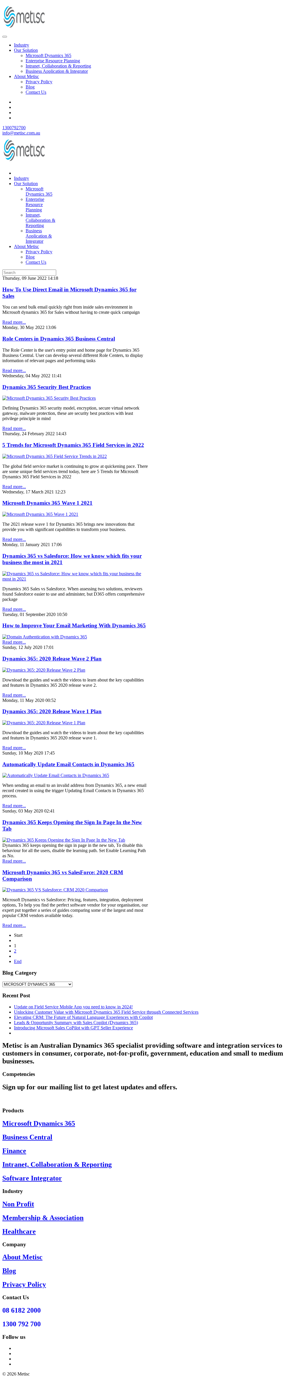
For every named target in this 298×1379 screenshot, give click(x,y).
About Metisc (26, 76)
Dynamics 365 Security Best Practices (46, 387)
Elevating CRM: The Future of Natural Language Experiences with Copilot (83, 1017)
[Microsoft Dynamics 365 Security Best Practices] (49, 398)
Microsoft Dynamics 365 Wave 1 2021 (47, 503)
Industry (21, 45)
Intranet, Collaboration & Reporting (58, 65)
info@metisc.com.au (21, 132)
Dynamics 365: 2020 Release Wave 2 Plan (52, 659)
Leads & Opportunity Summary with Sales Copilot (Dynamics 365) (76, 1022)
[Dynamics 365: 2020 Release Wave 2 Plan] (43, 670)
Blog (30, 86)
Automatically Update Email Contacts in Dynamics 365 (68, 764)
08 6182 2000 (21, 1310)
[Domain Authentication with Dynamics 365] (44, 636)
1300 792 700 (21, 1324)
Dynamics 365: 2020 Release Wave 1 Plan (52, 711)
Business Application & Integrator (57, 71)
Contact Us (36, 92)
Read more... (14, 322)
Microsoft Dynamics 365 (48, 55)
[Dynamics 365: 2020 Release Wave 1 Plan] (43, 722)
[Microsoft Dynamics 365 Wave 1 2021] (40, 514)
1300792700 (14, 127)
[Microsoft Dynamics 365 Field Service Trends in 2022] (54, 456)
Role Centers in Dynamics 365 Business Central (58, 339)
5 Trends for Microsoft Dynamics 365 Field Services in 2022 (73, 445)
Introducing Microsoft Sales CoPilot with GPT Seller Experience (73, 1027)
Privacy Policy (39, 81)
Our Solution (26, 50)
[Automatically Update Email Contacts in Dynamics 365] (55, 775)
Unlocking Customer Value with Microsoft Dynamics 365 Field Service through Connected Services (106, 1012)
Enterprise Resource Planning (53, 60)
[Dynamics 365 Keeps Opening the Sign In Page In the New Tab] (63, 840)
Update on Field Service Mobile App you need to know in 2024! (73, 1006)
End (18, 961)
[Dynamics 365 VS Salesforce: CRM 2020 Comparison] (55, 889)
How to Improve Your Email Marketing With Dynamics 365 (74, 625)
